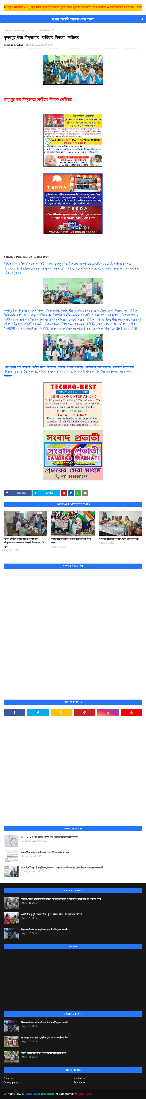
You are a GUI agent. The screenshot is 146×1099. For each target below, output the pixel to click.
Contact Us (79, 1077)
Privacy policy (11, 1082)
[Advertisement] (32, 630)
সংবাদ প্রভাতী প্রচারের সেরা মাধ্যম (73, 19)
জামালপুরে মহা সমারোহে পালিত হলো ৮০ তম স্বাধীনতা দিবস (44, 1037)
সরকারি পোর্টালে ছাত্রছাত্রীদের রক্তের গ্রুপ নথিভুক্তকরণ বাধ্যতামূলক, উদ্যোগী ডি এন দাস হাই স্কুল (24, 542)
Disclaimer (79, 1082)
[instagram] (108, 712)
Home (6, 30)
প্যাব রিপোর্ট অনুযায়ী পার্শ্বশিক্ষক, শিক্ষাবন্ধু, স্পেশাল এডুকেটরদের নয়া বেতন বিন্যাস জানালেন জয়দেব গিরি (62, 867)
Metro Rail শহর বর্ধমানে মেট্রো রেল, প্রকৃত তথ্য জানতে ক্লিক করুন (49, 837)
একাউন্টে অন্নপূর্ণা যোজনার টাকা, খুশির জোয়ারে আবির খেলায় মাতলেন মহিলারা (51, 914)
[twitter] (38, 712)
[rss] (61, 712)
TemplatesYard (47, 1094)
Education (16, 30)
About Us (8, 1077)
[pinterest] (84, 712)
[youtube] (131, 712)
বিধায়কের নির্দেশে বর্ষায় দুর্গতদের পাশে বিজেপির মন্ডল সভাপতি (44, 929)
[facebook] (14, 712)
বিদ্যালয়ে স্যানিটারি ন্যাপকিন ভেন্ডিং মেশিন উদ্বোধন (119, 538)
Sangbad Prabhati (13, 44)
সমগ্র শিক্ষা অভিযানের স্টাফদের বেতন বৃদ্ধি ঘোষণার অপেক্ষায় (45, 852)
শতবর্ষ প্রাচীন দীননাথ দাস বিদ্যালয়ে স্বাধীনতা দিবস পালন (71, 540)
